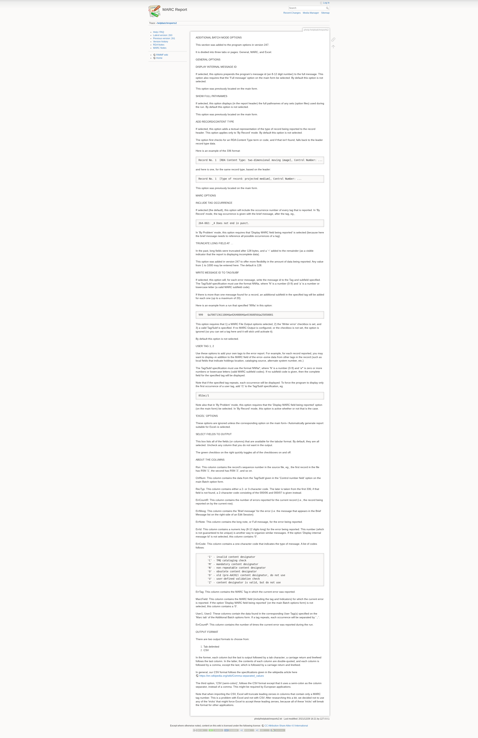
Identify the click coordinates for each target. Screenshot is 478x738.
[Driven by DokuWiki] (277, 730)
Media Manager (311, 13)
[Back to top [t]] (333, 46)
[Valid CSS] (262, 730)
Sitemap (325, 13)
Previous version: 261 (164, 38)
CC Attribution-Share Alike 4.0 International (286, 725)
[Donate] (215, 730)
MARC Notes (159, 48)
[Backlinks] (333, 39)
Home (159, 58)
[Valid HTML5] (246, 730)
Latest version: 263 (162, 35)
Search (328, 8)
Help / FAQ (158, 32)
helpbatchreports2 (167, 23)
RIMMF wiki (162, 55)
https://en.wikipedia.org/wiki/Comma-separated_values (231, 675)
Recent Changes (292, 13)
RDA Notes (158, 44)
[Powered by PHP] (231, 730)
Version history (160, 41)
